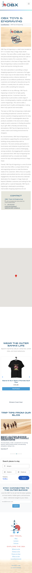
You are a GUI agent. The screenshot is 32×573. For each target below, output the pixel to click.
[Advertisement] (16, 230)
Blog (16, 538)
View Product (16, 388)
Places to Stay (16, 554)
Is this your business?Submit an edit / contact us (12, 207)
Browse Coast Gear (16, 402)
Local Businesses (16, 559)
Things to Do (16, 551)
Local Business (5, 24)
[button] (29, 377)
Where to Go (16, 549)
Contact (16, 541)
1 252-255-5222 (10, 204)
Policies (16, 543)
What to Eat (16, 556)
